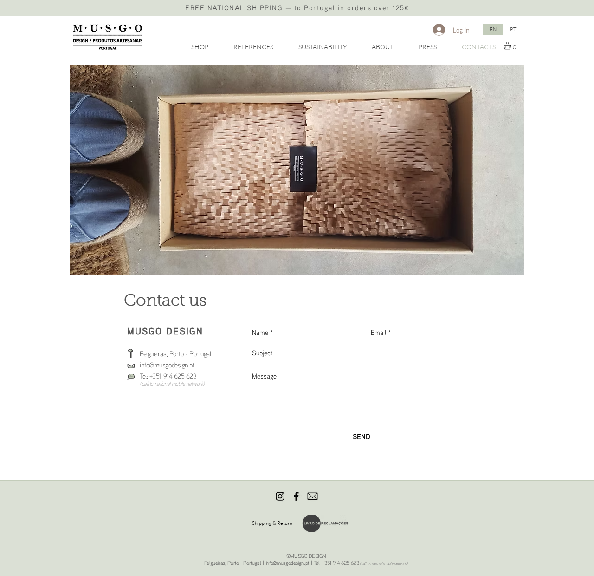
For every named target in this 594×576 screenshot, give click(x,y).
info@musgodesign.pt (287, 562)
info (144, 364)
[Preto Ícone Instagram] (280, 496)
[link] (512, 46)
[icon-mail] (312, 496)
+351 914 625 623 (173, 376)
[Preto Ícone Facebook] (296, 496)
